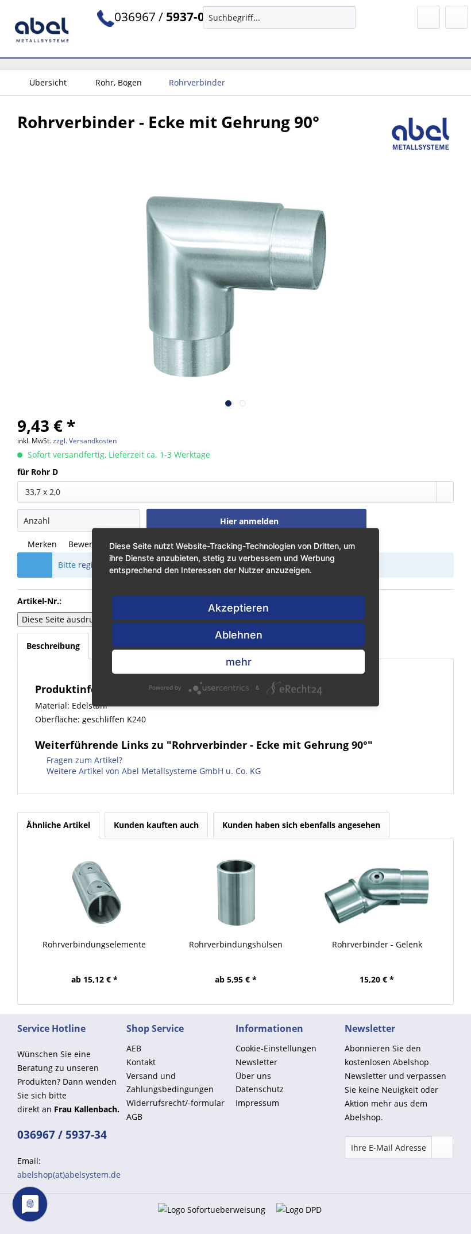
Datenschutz (259, 1089)
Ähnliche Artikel (58, 824)
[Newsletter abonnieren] (442, 1147)
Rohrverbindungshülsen (236, 944)
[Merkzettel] (428, 17)
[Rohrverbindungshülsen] (235, 893)
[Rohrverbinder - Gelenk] (377, 893)
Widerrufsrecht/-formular (175, 1102)
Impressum (257, 1102)
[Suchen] (345, 17)
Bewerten (85, 544)
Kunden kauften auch (156, 824)
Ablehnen (238, 634)
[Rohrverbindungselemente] (94, 893)
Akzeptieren (238, 607)
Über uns (253, 1075)
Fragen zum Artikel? (83, 760)
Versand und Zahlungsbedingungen (170, 1082)
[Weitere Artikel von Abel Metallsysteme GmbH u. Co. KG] (421, 133)
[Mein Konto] (456, 17)
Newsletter (256, 1062)
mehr (239, 661)
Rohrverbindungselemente (94, 944)
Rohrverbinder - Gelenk (377, 944)
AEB (133, 1048)
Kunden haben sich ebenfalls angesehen (301, 824)
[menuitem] (279, 17)
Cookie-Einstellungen (275, 1048)
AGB (134, 1116)
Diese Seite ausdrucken (67, 619)
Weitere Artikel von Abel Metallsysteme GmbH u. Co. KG (152, 770)
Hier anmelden (249, 521)
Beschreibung (53, 645)
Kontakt (141, 1062)
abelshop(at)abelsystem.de (69, 1174)
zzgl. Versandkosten (85, 441)
